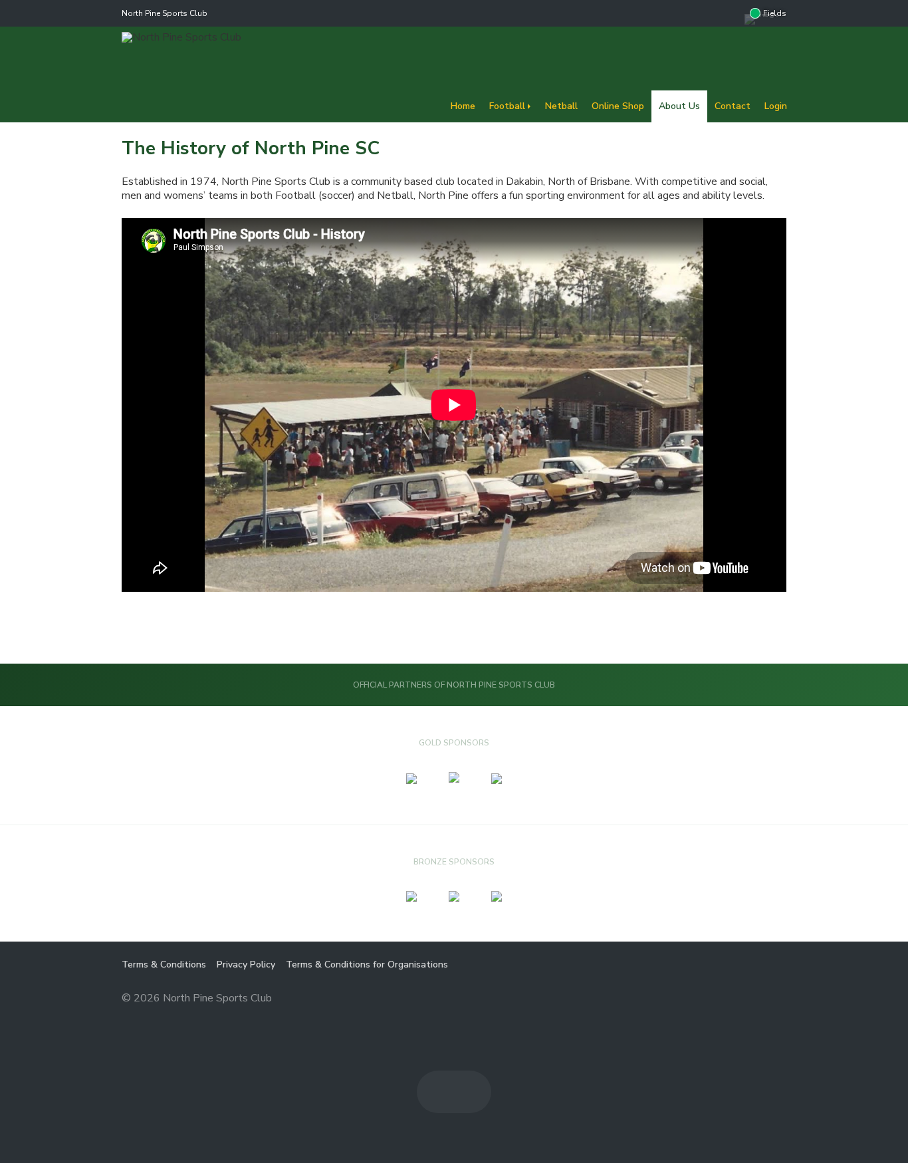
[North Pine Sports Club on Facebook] (704, 13)
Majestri (739, 999)
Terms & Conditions (164, 964)
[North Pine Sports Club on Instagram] (731, 13)
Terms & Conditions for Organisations (367, 964)
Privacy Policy (246, 964)
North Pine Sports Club (164, 13)
